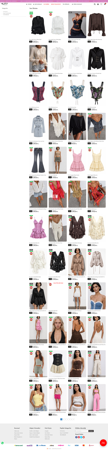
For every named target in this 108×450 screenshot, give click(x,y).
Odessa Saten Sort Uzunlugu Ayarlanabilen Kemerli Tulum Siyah (38, 310)
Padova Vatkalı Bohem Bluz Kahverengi (95, 39)
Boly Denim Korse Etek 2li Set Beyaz (74, 310)
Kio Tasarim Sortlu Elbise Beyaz (35, 276)
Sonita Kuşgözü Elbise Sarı (93, 175)
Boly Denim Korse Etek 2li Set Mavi (94, 310)
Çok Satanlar (38, 4)
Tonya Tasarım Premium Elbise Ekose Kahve (57, 378)
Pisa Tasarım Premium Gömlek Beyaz (75, 73)
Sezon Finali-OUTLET (56, 4)
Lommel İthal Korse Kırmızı (34, 107)
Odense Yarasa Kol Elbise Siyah (74, 141)
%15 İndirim (46, 4)
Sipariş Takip (47, 437)
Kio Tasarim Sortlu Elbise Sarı (93, 243)
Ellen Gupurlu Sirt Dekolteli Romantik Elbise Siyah (58, 344)
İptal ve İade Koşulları (34, 435)
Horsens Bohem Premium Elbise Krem (56, 141)
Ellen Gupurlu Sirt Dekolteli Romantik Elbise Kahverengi (77, 344)
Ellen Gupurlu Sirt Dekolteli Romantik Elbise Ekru (97, 344)
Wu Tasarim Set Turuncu (92, 209)
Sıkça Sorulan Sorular (18, 433)
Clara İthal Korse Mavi (72, 107)
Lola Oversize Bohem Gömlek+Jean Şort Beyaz (37, 209)
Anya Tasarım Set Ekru (92, 378)
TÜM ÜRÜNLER (66, 4)
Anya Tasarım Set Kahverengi (73, 378)
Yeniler (29, 4)
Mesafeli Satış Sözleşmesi (35, 437)
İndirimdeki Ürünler (49, 435)
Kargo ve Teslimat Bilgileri (35, 433)
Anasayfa (46, 431)
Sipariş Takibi (17, 435)
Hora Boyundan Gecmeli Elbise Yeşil (75, 209)
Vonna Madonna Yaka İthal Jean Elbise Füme (96, 141)
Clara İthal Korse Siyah (92, 107)
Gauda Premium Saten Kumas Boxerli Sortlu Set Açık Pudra (77, 412)
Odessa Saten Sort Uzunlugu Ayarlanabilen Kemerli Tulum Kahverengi (77, 276)
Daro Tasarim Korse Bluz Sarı (34, 412)
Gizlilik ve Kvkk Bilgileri (34, 431)
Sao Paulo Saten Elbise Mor (34, 243)
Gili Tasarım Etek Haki (53, 175)
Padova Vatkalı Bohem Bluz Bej (35, 73)
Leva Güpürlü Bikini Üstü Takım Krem (55, 243)
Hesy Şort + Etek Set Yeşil (34, 378)
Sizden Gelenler (77, 4)
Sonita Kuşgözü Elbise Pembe (73, 175)
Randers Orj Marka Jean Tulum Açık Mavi (36, 141)
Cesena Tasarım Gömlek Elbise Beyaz (56, 73)
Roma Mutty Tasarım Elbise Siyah (35, 39)
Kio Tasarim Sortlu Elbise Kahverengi (75, 243)
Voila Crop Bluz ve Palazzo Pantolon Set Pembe (96, 412)
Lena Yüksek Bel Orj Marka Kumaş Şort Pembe (57, 412)
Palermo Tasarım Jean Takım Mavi (74, 39)
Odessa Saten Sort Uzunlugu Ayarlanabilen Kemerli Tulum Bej (97, 276)
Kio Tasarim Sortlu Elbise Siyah (54, 276)
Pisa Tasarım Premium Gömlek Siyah (94, 73)
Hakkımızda (16, 431)
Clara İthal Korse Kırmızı (53, 107)
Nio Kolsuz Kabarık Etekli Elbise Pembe (36, 344)
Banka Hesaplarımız (18, 437)
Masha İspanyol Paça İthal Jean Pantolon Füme (37, 175)
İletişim (15, 439)
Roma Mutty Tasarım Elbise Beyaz (55, 39)
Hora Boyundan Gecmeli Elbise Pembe (56, 209)
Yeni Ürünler (47, 433)
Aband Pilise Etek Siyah (53, 310)
